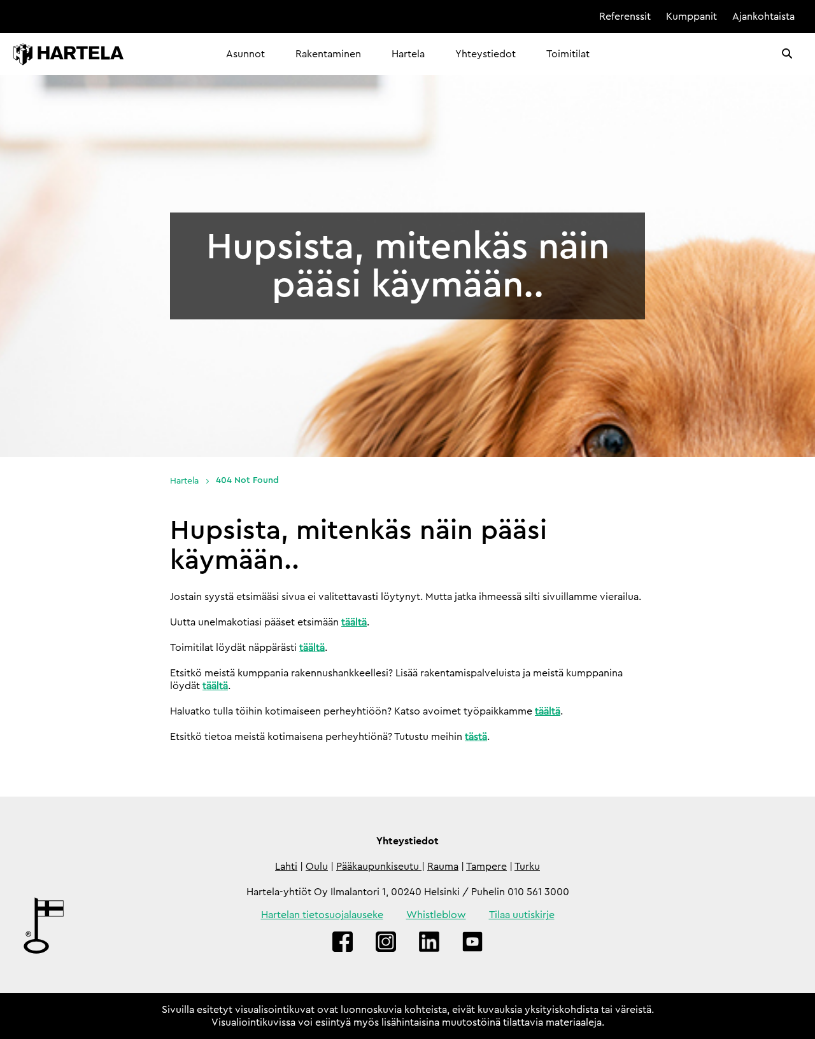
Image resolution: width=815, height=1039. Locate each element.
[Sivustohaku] (787, 54)
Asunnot (245, 54)
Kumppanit (691, 16)
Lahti (286, 866)
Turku (527, 866)
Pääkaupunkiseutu (379, 866)
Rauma (442, 866)
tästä (476, 737)
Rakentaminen (328, 54)
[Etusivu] (68, 54)
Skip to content (548, 16)
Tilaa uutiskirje (522, 915)
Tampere (486, 866)
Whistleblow (436, 915)
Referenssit (625, 16)
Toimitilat (568, 54)
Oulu (317, 866)
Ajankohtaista (763, 16)
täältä (354, 622)
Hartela (408, 54)
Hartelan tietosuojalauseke (322, 915)
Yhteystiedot (485, 54)
